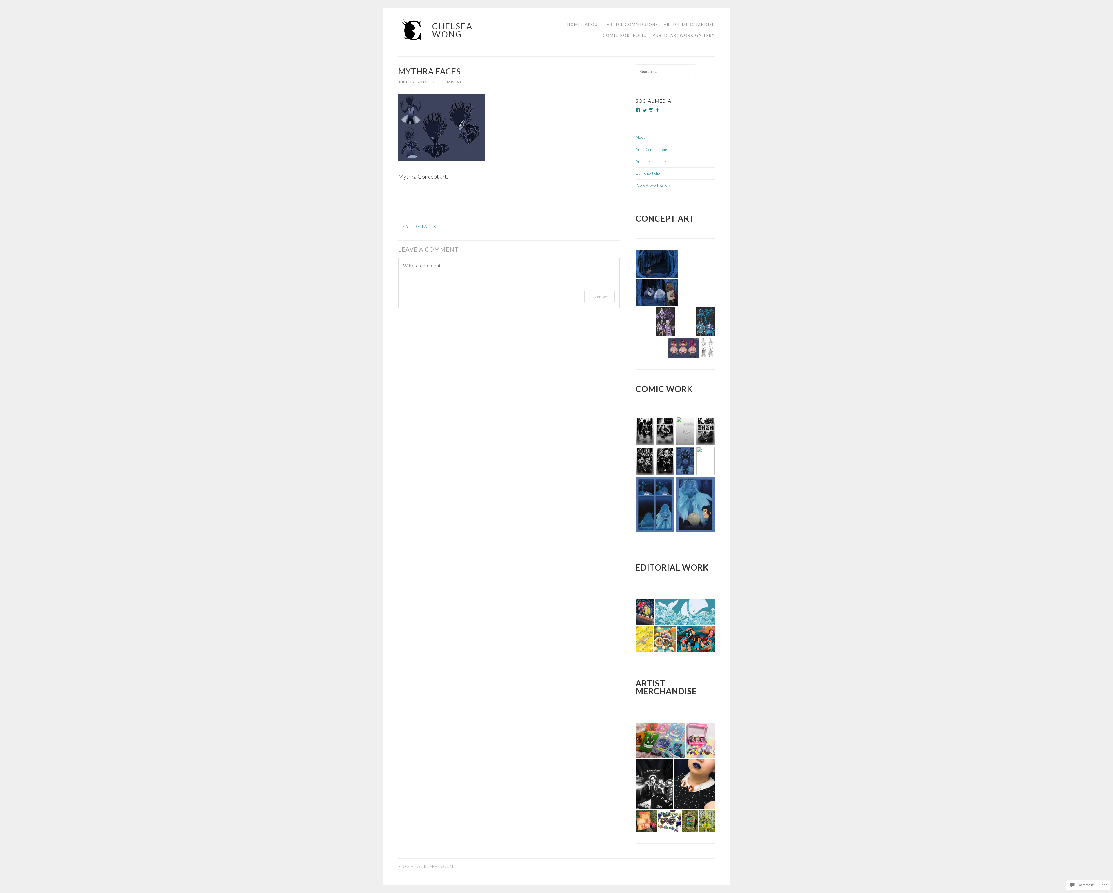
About (593, 24)
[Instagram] (651, 110)
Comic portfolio (625, 35)
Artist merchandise (689, 24)
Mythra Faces (417, 226)
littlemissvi (447, 82)
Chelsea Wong (452, 30)
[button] (657, 264)
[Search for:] (666, 71)
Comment (599, 296)
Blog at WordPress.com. (426, 866)
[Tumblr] (657, 110)
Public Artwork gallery (684, 35)
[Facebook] (638, 110)
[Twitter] (644, 110)
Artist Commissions (632, 24)
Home (574, 24)
